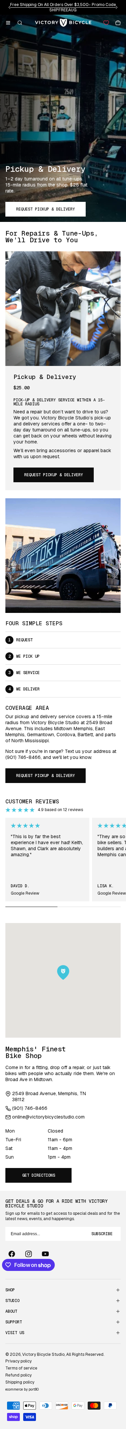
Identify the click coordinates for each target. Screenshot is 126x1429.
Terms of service (21, 1368)
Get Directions (38, 1175)
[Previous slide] (9, 7)
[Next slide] (117, 7)
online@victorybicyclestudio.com (48, 1117)
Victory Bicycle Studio (43, 1354)
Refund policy (18, 1375)
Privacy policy (18, 1361)
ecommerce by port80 (22, 1389)
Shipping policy (19, 1382)
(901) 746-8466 (29, 1108)
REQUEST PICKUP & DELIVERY (45, 209)
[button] (8, 22)
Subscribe (102, 1234)
